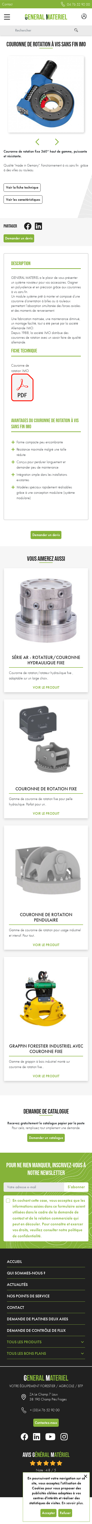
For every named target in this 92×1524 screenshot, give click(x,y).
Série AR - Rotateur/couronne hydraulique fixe (46, 660)
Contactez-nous (46, 1422)
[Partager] (29, 226)
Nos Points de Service (28, 1296)
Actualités (17, 1284)
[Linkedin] (40, 226)
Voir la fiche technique (22, 187)
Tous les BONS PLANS (26, 1353)
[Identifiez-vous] (84, 17)
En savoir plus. (73, 1503)
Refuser (65, 1513)
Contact (7, 4)
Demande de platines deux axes (37, 1319)
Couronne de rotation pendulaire (46, 917)
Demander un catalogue (46, 1138)
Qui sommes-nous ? (26, 1273)
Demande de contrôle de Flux (36, 1330)
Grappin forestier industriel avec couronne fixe (46, 1048)
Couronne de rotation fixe (46, 788)
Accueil (14, 1261)
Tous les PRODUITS (24, 1341)
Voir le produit (46, 680)
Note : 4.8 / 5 (46, 1470)
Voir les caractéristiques (23, 199)
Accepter (48, 1513)
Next (57, 142)
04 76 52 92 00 (78, 4)
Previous (37, 142)
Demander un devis (19, 238)
